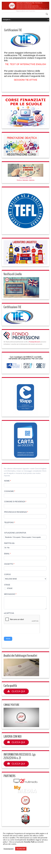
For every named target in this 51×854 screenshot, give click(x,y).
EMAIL (7, 554)
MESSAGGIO (10, 594)
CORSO (7, 574)
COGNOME (9, 491)
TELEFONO (9, 522)
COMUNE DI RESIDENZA (15, 502)
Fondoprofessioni (34, 342)
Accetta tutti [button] (21, 849)
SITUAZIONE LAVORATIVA (15, 533)
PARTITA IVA (9, 543)
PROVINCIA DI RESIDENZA (16, 512)
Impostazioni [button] (8, 849)
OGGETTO (9, 564)
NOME (7, 481)
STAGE (7, 585)
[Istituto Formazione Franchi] (25, 5)
